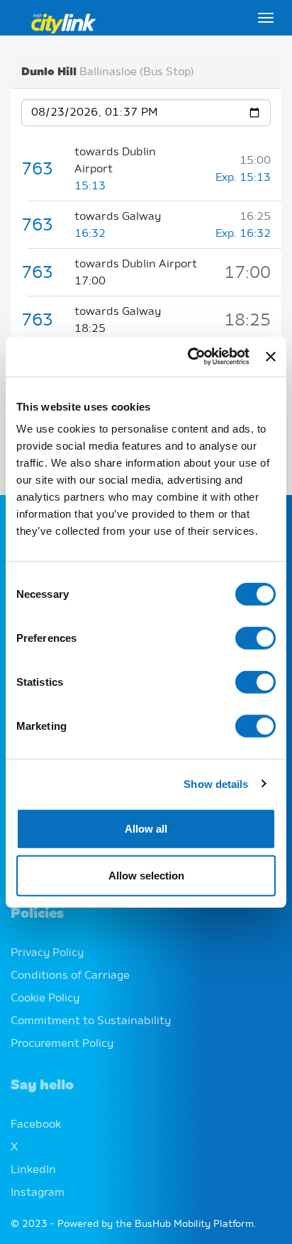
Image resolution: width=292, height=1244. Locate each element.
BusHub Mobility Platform (194, 1224)
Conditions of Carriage (70, 976)
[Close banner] (271, 357)
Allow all (146, 829)
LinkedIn (33, 1170)
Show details (216, 783)
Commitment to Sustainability (91, 1021)
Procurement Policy (62, 1044)
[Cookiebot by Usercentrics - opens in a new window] (189, 357)
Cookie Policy (45, 998)
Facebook (36, 1125)
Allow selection (146, 875)
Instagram (37, 1193)
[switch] (255, 638)
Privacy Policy (47, 953)
